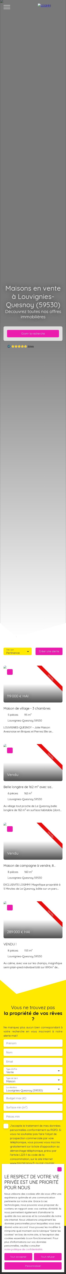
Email (9, 1061)
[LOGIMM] (50, 7)
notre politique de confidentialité (23, 1249)
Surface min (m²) (16, 1107)
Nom (9, 1052)
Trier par (10, 650)
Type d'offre (11, 1069)
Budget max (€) (16, 1098)
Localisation (11, 1087)
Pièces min (13, 1116)
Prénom (11, 1043)
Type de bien (11, 1078)
